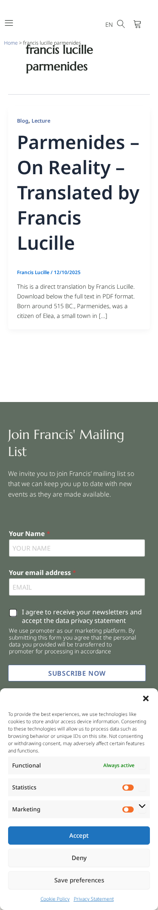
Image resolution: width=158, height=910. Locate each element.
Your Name (29, 534)
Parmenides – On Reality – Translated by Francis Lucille (78, 192)
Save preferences (79, 880)
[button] (146, 698)
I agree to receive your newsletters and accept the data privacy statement (82, 616)
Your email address (42, 573)
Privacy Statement (94, 898)
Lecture (41, 120)
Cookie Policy (55, 898)
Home (11, 42)
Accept (79, 835)
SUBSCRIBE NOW (77, 673)
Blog (22, 120)
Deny (79, 858)
